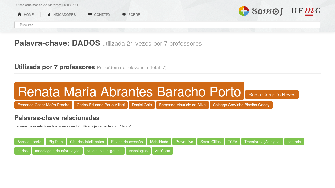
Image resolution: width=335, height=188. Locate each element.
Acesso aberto (29, 141)
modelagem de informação (57, 150)
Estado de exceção (127, 141)
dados (23, 150)
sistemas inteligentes (104, 150)
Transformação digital (262, 141)
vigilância (162, 150)
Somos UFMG (260, 10)
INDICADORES (63, 14)
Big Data (56, 141)
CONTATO (101, 14)
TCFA (232, 141)
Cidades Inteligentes (87, 141)
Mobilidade (159, 141)
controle (294, 141)
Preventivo (184, 141)
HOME (28, 14)
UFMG (306, 12)
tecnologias (138, 150)
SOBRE (133, 14)
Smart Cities (210, 141)
